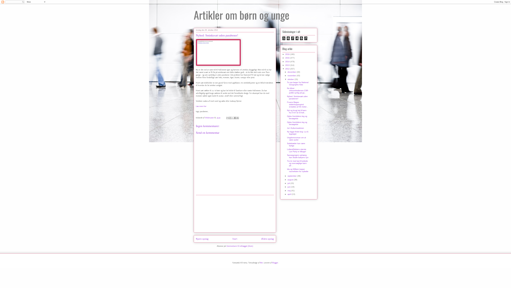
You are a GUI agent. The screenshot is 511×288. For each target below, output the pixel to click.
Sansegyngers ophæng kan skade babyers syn (297, 156)
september (292, 176)
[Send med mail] (227, 118)
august (291, 180)
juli (289, 183)
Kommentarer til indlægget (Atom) (240, 246)
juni (289, 187)
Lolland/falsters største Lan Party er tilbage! (296, 150)
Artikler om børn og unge (241, 15)
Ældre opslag (267, 238)
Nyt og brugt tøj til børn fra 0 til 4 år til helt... (296, 111)
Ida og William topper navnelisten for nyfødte (297, 170)
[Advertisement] (235, 213)
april (290, 194)
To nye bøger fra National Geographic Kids (297, 83)
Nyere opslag (202, 238)
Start (234, 238)
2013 (287, 65)
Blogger (275, 263)
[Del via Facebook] (235, 118)
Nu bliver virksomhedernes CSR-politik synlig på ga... (298, 90)
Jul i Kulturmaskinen (295, 128)
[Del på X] (232, 118)
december (292, 72)
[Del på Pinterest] (237, 118)
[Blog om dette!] (230, 118)
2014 (287, 62)
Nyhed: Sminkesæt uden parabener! (297, 97)
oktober (291, 79)
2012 (287, 69)
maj (289, 191)
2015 (287, 58)
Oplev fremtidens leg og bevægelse (297, 117)
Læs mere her (201, 106)
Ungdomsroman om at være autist (296, 138)
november (292, 75)
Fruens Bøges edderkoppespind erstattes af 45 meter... (297, 104)
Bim (261, 263)
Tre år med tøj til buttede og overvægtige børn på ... (297, 163)
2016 (287, 54)
